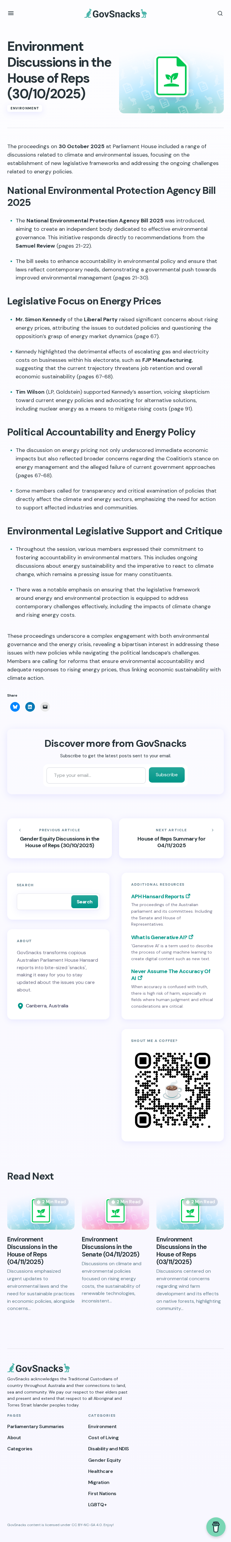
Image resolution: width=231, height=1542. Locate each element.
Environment (25, 108)
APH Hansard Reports (157, 896)
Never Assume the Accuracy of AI (170, 975)
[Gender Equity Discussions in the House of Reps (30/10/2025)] (59, 838)
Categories (19, 1449)
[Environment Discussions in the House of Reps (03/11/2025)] (190, 1211)
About (14, 1437)
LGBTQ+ (97, 1504)
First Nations (102, 1493)
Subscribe (167, 774)
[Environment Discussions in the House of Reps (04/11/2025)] (41, 1211)
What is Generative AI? (159, 937)
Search (25, 885)
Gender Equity (104, 1460)
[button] (10, 13)
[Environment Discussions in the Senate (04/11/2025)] (115, 1211)
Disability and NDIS (108, 1449)
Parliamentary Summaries (35, 1426)
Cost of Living (103, 1437)
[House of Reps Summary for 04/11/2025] (171, 838)
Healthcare (100, 1471)
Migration (98, 1482)
